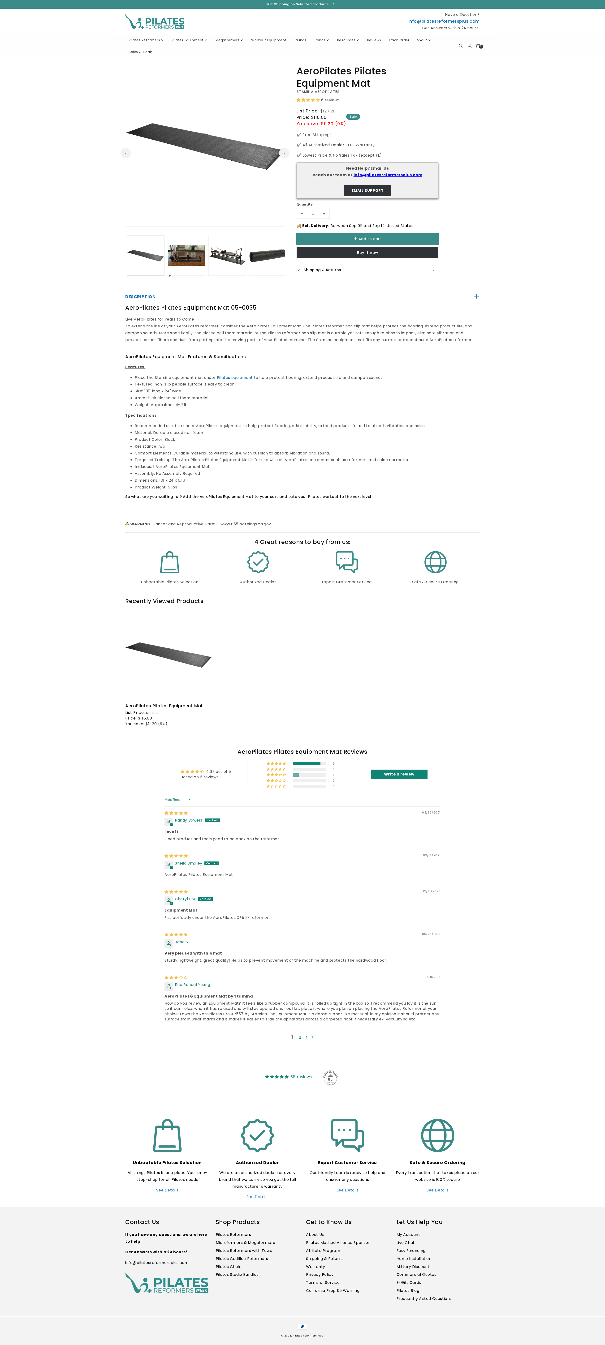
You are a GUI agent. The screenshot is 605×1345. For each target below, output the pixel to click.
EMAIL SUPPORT (368, 190)
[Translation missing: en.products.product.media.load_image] (145, 255)
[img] (176, 813)
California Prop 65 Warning (333, 1290)
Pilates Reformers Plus (308, 1335)
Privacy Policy (319, 1274)
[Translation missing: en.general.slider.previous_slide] (126, 153)
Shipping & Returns (325, 1258)
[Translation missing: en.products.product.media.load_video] (186, 255)
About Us (315, 1234)
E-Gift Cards (409, 1282)
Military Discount (413, 1266)
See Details (167, 1190)
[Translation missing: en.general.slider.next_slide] (284, 153)
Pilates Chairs (229, 1266)
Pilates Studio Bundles (237, 1274)
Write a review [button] (399, 774)
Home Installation (414, 1258)
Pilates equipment (235, 377)
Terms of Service (323, 1282)
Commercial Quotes (416, 1274)
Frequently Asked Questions (424, 1298)
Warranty (315, 1266)
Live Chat (406, 1242)
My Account (408, 1234)
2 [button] (300, 1037)
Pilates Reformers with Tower (245, 1250)
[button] (460, 46)
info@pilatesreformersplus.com (444, 21)
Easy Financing (411, 1250)
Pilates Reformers (233, 1234)
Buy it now (367, 252)
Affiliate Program (323, 1250)
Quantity (305, 204)
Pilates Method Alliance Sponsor (338, 1242)
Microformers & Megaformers (245, 1242)
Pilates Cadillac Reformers (242, 1258)
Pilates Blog (408, 1290)
